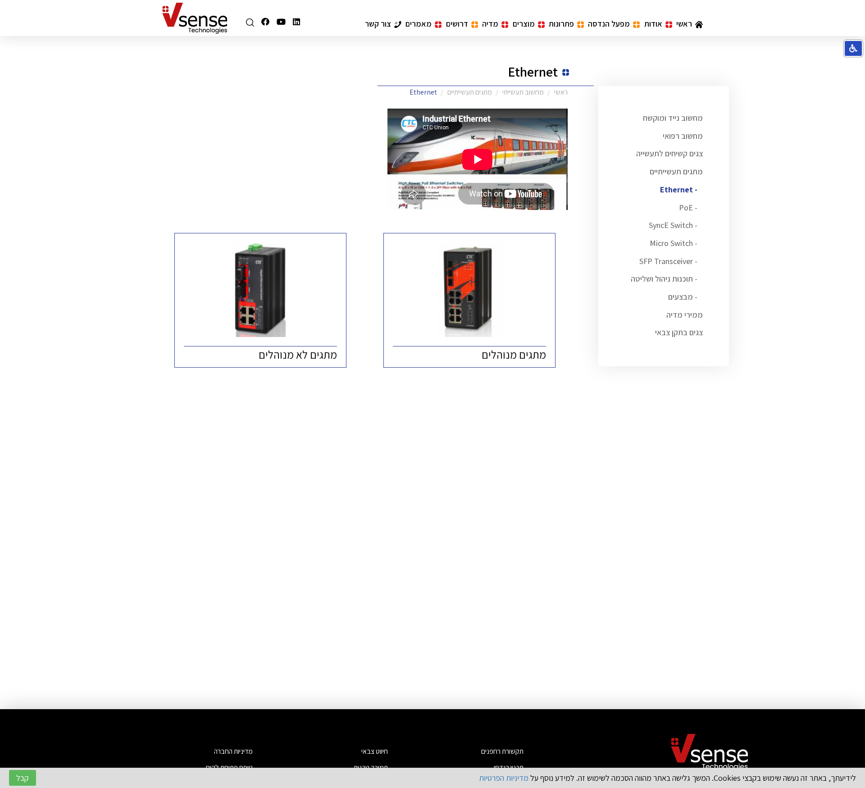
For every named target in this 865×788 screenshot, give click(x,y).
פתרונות (561, 23)
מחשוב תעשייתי (523, 92)
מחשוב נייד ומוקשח (673, 118)
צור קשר (378, 23)
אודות (653, 23)
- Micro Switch (673, 243)
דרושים (457, 23)
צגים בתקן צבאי (679, 332)
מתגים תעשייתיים (676, 171)
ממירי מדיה (684, 315)
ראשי (684, 23)
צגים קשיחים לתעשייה (669, 153)
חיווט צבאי (374, 751)
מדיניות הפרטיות (503, 778)
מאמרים (418, 23)
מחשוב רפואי (683, 136)
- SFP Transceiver (668, 261)
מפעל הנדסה (609, 23)
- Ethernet (678, 189)
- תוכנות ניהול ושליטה (664, 278)
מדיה (490, 23)
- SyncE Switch (673, 225)
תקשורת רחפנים (502, 751)
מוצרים (524, 23)
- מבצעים (682, 297)
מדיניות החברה (233, 751)
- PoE (688, 207)
